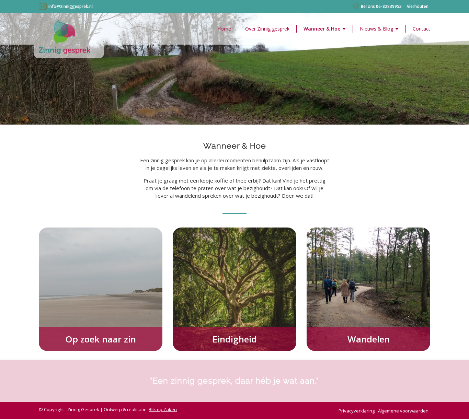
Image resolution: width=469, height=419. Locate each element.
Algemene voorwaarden (403, 411)
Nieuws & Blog (376, 28)
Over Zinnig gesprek (267, 28)
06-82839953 (381, 6)
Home (224, 28)
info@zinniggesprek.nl (70, 6)
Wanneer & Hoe (322, 28)
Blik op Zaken (163, 409)
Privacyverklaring (357, 411)
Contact (421, 28)
